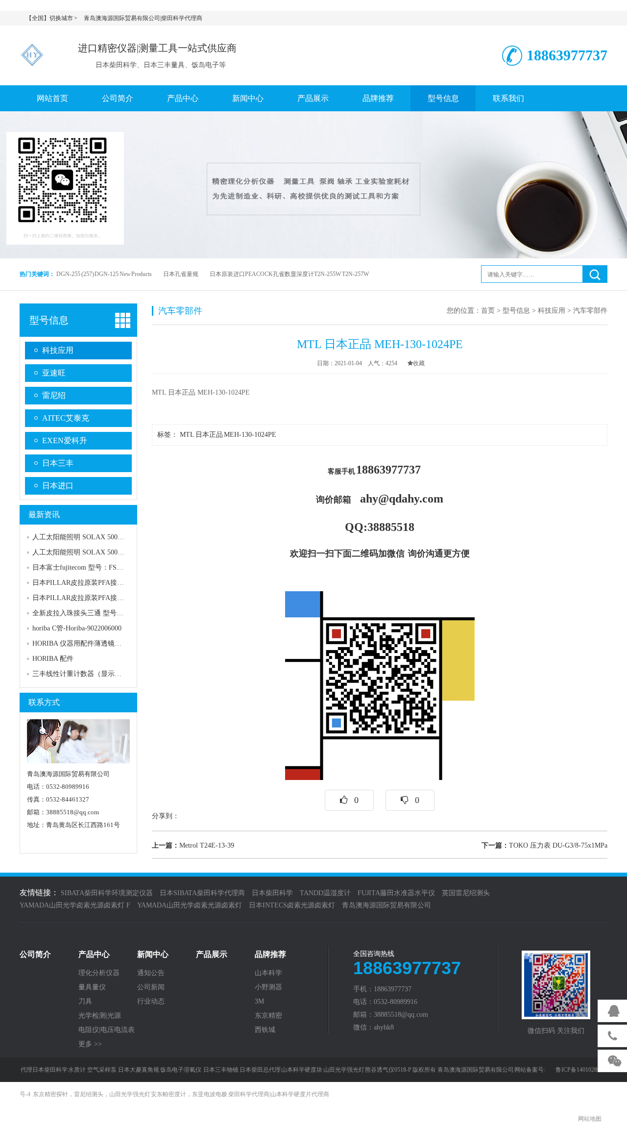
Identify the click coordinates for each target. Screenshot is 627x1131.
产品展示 (313, 98)
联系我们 (508, 98)
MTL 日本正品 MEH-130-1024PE (229, 434)
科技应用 (57, 350)
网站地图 (590, 1118)
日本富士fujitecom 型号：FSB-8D (82, 567)
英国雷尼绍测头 (466, 893)
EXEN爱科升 (64, 440)
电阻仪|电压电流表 (106, 1030)
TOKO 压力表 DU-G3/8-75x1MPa (544, 845)
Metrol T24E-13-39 (193, 845)
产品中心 (182, 98)
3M (259, 1001)
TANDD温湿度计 (325, 893)
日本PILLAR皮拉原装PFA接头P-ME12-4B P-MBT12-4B (115, 598)
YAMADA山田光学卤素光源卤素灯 (189, 905)
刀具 (85, 1001)
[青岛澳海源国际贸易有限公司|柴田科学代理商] (34, 53)
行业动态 (151, 1001)
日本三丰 (57, 463)
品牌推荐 (378, 98)
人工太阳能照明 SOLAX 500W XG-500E (92, 537)
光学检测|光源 (99, 1015)
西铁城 (265, 1030)
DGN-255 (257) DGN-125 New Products (104, 274)
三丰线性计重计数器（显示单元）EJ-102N (96, 674)
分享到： (165, 816)
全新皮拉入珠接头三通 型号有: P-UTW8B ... (98, 613)
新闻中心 (248, 98)
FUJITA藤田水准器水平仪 (396, 893)
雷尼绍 (54, 395)
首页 (488, 310)
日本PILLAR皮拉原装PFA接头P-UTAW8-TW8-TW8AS (113, 582)
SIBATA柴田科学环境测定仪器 (107, 893)
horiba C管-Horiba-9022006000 (76, 628)
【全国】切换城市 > (52, 18)
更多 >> (90, 1044)
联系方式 (44, 702)
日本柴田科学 (272, 893)
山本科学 (268, 973)
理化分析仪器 (99, 973)
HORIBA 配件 (52, 658)
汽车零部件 (590, 310)
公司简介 (117, 98)
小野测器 (268, 987)
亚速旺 (54, 373)
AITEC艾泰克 (65, 418)
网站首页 (52, 98)
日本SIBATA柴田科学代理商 (202, 893)
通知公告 (151, 973)
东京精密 (268, 1015)
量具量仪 (92, 987)
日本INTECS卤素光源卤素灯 (292, 905)
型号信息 (443, 98)
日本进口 (57, 485)
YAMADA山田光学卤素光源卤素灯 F (75, 905)
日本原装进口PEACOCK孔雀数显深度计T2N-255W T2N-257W (289, 274)
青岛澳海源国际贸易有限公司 (386, 905)
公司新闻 (151, 987)
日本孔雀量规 (180, 274)
